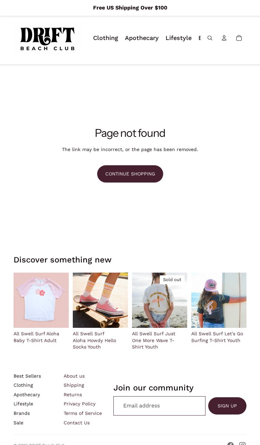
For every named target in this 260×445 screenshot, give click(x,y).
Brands (22, 413)
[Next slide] (179, 300)
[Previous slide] (139, 300)
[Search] (209, 37)
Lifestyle (23, 403)
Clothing (23, 385)
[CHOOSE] (58, 318)
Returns (73, 394)
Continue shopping (130, 173)
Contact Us (77, 422)
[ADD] (117, 317)
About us (74, 376)
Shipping (74, 385)
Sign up (227, 405)
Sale (18, 422)
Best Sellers (27, 376)
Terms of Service (83, 413)
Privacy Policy (79, 403)
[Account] (224, 37)
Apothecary (27, 394)
